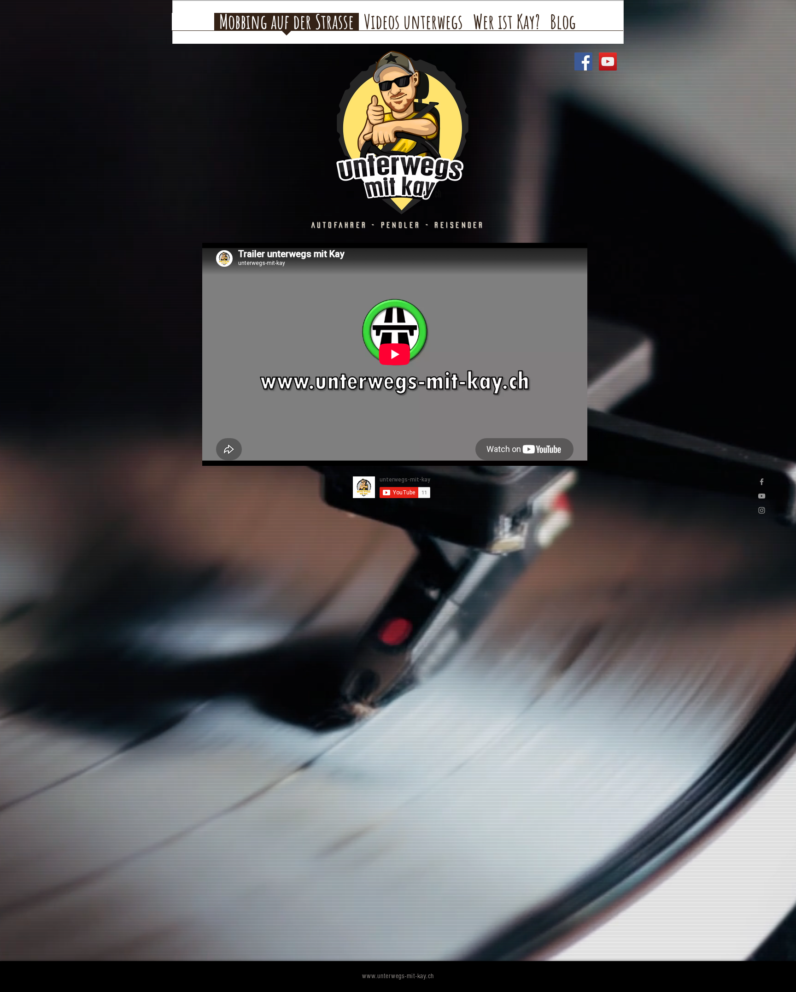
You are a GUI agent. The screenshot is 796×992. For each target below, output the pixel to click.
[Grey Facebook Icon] (761, 481)
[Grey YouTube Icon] (761, 496)
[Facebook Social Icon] (583, 61)
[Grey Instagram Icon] (761, 510)
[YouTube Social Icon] (608, 61)
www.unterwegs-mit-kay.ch (398, 976)
